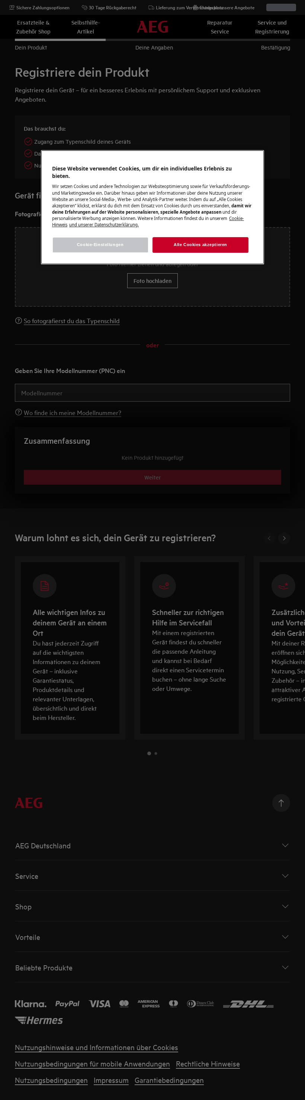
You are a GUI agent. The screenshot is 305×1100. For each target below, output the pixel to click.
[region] (152, 207)
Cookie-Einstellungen (100, 244)
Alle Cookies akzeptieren (200, 244)
